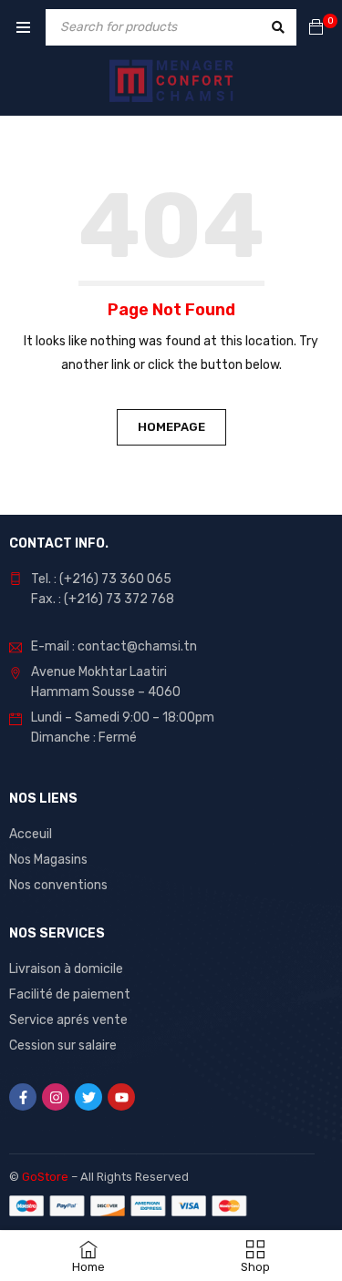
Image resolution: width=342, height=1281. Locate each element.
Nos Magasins (48, 859)
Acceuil (30, 834)
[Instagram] (55, 1097)
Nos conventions (58, 885)
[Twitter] (88, 1097)
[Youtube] (121, 1097)
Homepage (171, 427)
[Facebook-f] (22, 1097)
